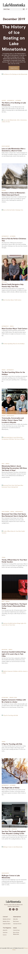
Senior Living (13, 697)
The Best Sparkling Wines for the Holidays (13, 373)
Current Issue (16, 930)
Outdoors (18, 100)
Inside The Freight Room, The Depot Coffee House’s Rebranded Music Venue (14, 606)
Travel (3, 557)
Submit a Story (6, 921)
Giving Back (5, 697)
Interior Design (6, 829)
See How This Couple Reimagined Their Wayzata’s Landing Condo (13, 832)
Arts (3, 463)
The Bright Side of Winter (11, 788)
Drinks (3, 369)
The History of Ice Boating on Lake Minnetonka (14, 38)
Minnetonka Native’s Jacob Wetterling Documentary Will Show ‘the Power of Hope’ (14, 468)
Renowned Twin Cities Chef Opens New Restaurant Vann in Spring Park (14, 515)
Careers (4, 934)
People (12, 326)
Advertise (5, 932)
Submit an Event (6, 919)
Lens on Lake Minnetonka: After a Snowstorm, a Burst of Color (13, 150)
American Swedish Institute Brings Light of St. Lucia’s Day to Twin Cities (14, 654)
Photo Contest (6, 146)
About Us (5, 930)
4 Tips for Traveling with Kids (12, 744)
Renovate (14, 829)
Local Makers (5, 511)
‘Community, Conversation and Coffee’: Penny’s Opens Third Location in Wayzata (13, 420)
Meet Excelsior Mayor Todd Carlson (14, 329)
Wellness (4, 282)
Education (4, 649)
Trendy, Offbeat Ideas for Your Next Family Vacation (14, 561)
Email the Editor (7, 923)
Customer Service (17, 923)
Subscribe (15, 919)
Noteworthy (10, 100)
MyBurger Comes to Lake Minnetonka (11, 876)
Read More (14, 68)
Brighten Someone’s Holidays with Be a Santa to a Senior (14, 701)
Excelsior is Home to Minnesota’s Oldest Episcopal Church (13, 194)
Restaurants (10, 415)
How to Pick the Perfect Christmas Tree (14, 240)
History (4, 100)
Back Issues (16, 921)
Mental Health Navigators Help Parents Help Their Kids (13, 285)
